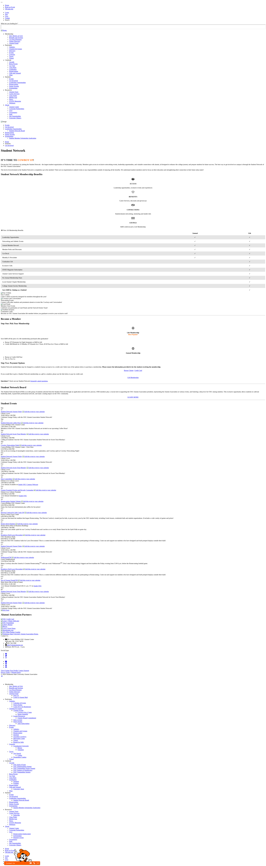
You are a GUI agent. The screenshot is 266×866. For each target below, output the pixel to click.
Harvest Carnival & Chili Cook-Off (12, 512)
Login (7, 12)
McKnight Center (19, 738)
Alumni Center (14, 107)
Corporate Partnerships (16, 109)
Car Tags (12, 66)
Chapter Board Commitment (26, 718)
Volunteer (20, 750)
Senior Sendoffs (22, 714)
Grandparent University (21, 746)
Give (6, 16)
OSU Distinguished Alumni (22, 766)
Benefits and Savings (16, 38)
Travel (11, 56)
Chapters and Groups (20, 731)
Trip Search (17, 753)
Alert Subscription (23, 723)
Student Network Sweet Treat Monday (13, 434)
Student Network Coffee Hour (11, 423)
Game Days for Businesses (22, 707)
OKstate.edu (9, 9)
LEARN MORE (133, 397)
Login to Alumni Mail (20, 697)
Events (11, 52)
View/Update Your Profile (9, 670)
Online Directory (14, 41)
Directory (12, 51)
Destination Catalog (19, 757)
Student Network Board (17, 131)
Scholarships (13, 88)
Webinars (12, 103)
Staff (10, 114)
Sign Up (16, 695)
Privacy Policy (5, 672)
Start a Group (17, 720)
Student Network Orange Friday (11, 411)
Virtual (11, 58)
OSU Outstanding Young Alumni (24, 768)
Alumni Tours (13, 92)
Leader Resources (19, 716)
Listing (19, 755)
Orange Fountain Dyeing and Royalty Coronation (17, 490)
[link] (6, 654)
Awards (11, 62)
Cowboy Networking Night (10, 445)
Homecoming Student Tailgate (11, 501)
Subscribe (16, 815)
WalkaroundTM (6, 557)
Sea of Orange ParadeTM (9, 580)
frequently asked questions (39, 381)
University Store (18, 789)
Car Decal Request (15, 39)
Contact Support (23, 670)
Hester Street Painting (8, 524)
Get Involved (13, 81)
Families (16, 783)
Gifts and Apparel (15, 73)
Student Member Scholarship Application (22, 138)
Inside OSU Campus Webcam (28, 484)
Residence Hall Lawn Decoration (12, 535)
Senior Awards (14, 86)
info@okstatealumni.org (15, 645)
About (7, 105)
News (11, 99)
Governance (13, 112)
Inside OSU (23, 496)
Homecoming (13, 71)
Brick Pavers (13, 64)
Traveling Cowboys (19, 737)
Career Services (14, 94)
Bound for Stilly (18, 742)
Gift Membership (133, 377)
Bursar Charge (129, 370)
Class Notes (13, 95)
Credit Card (138, 370)
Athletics (12, 47)
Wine (11, 75)
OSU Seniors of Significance (22, 770)
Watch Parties (17, 705)
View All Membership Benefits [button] (13, 230)
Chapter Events (18, 710)
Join (6, 14)
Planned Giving (18, 837)
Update (7, 18)
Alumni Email (13, 43)
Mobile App (13, 97)
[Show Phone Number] (34, 863)
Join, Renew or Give (16, 36)
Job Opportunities (15, 116)
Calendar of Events (19, 703)
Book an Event (10, 7)
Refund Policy (16, 672)
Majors (19, 748)
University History (15, 118)
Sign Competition (6, 479)
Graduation (13, 69)
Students (16, 735)
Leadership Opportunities (17, 82)
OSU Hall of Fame (19, 765)
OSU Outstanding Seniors (21, 772)
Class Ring (12, 67)
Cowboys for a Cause (24, 712)
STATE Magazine (15, 101)
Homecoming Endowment (22, 834)
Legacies (12, 54)
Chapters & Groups (15, 49)
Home (7, 5)
